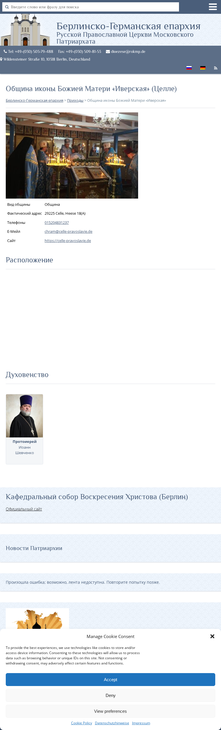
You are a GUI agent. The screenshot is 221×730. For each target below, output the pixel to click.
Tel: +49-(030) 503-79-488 (30, 51)
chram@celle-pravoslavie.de (68, 231)
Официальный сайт (24, 509)
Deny (111, 695)
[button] (212, 636)
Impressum (141, 723)
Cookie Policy (81, 723)
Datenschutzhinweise (112, 723)
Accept (110, 679)
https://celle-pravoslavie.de (68, 240)
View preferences (110, 711)
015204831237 (57, 222)
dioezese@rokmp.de (127, 51)
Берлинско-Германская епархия (128, 32)
